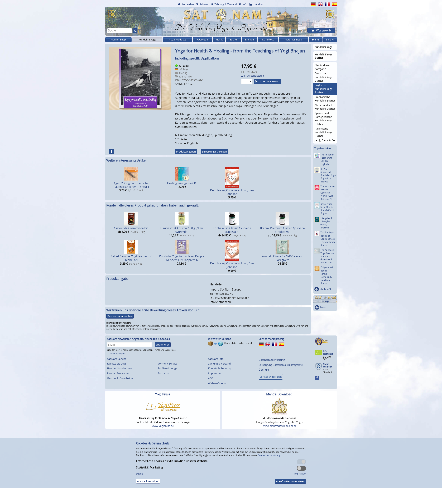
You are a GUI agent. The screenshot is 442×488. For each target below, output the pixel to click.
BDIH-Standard (327, 371)
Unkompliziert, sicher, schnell (238, 343)
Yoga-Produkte (177, 39)
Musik (219, 39)
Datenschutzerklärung (272, 359)
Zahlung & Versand (225, 4)
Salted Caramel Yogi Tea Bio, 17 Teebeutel (131, 258)
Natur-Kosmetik (327, 365)
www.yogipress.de (163, 425)
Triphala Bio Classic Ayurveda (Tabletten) (232, 230)
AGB (210, 378)
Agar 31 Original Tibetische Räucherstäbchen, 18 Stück (131, 185)
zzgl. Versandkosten (252, 75)
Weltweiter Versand (219, 338)
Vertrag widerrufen (271, 376)
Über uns (264, 369)
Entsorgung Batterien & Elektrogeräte (281, 364)
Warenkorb (323, 30)
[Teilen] (111, 151)
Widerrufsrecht (217, 383)
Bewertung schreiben (214, 151)
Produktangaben (186, 151)
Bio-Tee (249, 39)
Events (315, 39)
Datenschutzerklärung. (269, 455)
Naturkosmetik (293, 39)
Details (139, 473)
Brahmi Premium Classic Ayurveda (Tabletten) (282, 230)
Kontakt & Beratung (219, 368)
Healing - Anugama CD (181, 183)
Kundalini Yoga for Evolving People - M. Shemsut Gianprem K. (181, 258)
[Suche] (135, 30)
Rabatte (203, 4)
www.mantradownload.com (279, 425)
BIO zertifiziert (328, 353)
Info (245, 4)
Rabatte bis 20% (116, 363)
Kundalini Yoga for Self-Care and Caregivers (282, 258)
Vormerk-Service (167, 363)
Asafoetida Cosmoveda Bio (131, 228)
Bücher (233, 39)
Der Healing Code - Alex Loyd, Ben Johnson (232, 192)
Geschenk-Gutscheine (120, 378)
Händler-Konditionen (119, 368)
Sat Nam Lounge (167, 368)
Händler (258, 4)
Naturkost (268, 39)
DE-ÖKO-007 (327, 358)
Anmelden (187, 4)
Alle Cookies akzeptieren (290, 481)
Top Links (163, 373)
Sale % (330, 39)
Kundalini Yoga (147, 39)
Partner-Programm (118, 373)
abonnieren (163, 344)
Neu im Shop (118, 39)
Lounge (325, 301)
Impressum (215, 373)
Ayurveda (202, 39)
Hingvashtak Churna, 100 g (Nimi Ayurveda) (181, 230)
